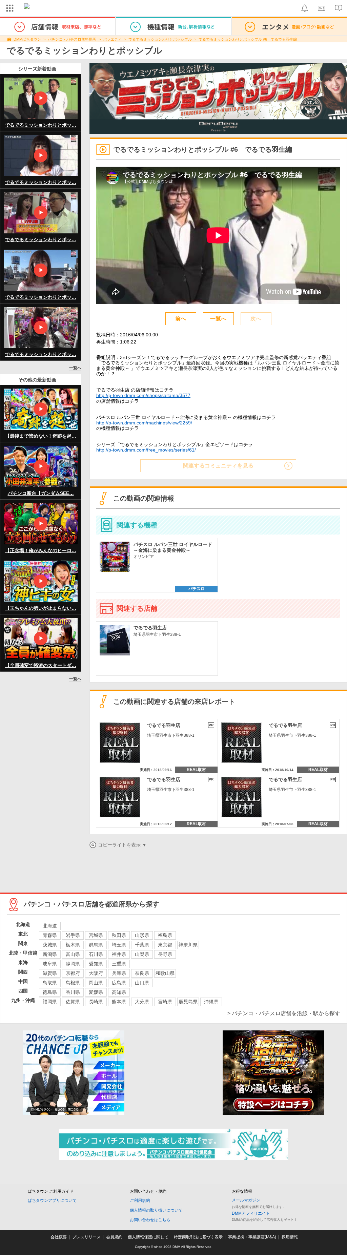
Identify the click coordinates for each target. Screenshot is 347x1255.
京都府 (73, 973)
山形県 (142, 935)
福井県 (119, 954)
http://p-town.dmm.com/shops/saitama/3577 (143, 395)
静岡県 (73, 963)
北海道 (50, 925)
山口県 (142, 982)
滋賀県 (50, 973)
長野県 (165, 954)
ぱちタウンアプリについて (52, 1200)
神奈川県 (188, 944)
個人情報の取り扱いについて (156, 1210)
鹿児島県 (188, 1001)
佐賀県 (73, 1001)
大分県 (142, 1001)
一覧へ (75, 367)
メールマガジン (246, 1200)
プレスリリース (86, 1237)
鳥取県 (50, 982)
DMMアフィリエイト (251, 1213)
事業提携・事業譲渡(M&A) (252, 1237)
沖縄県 (211, 1001)
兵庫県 (119, 973)
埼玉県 (119, 944)
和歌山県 (165, 973)
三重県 (119, 963)
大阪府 (96, 973)
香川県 (73, 992)
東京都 (165, 944)
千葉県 (142, 944)
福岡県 (50, 1001)
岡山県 (96, 982)
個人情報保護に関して (148, 1237)
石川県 (96, 954)
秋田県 (119, 935)
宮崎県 (165, 1001)
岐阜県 (50, 963)
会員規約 (114, 1237)
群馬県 (96, 944)
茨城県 (50, 944)
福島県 (165, 935)
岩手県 (73, 935)
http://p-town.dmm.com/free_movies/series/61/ (146, 450)
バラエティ (112, 39)
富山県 (73, 954)
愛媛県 (96, 992)
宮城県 (96, 935)
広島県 (119, 982)
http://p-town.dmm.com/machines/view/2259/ (144, 422)
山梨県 (142, 954)
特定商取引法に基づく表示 (198, 1237)
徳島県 (50, 992)
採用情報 (290, 1237)
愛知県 (96, 963)
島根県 (73, 982)
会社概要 (58, 1237)
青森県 (50, 935)
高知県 (119, 992)
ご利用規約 (140, 1200)
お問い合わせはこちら (150, 1219)
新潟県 (50, 954)
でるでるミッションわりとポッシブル (160, 39)
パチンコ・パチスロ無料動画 (72, 39)
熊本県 (119, 1001)
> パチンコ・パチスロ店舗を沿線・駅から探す (283, 1013)
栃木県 (73, 944)
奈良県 (142, 973)
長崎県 (96, 1001)
